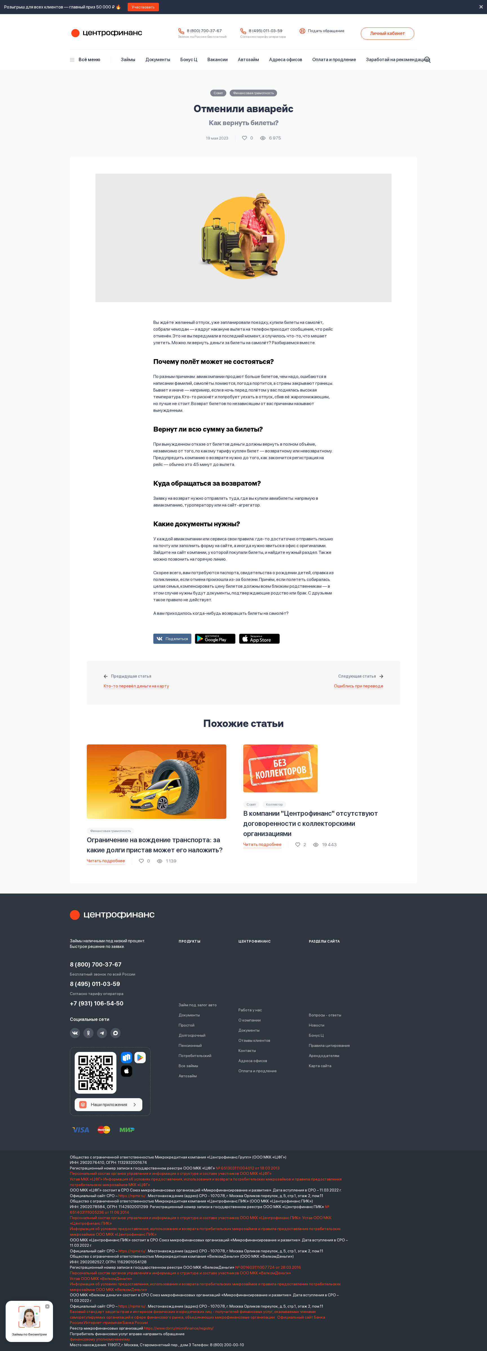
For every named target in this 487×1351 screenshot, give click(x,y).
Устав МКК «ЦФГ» (86, 1179)
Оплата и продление (334, 59)
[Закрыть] (47, 1306)
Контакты (247, 1050)
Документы (157, 59)
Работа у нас (250, 1010)
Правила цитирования (329, 1045)
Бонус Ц (188, 59)
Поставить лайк (247, 138)
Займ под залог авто (198, 1005)
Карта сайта (320, 1065)
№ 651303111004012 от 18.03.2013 (248, 1168)
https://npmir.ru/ (132, 1195)
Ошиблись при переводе (358, 686)
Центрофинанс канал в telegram (102, 1033)
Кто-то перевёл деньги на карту (136, 686)
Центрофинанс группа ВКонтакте (75, 1033)
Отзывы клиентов (254, 1040)
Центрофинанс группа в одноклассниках (88, 1033)
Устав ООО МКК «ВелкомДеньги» (101, 1278)
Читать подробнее (106, 860)
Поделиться (177, 638)
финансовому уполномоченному (100, 1339)
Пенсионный (190, 1045)
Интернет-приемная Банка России (116, 1322)
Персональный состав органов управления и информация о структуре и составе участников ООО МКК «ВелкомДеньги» (181, 1273)
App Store (259, 639)
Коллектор (274, 804)
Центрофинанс (106, 33)
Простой (186, 1025)
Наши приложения (109, 1104)
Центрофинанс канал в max (115, 1033)
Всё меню (89, 59)
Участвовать (143, 7)
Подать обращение (326, 30)
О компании (249, 1020)
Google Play (215, 639)
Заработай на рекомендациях (398, 59)
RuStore (126, 1057)
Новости (316, 1025)
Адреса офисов (285, 59)
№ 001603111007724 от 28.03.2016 (268, 1267)
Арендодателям (324, 1055)
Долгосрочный (192, 1035)
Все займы (188, 1065)
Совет (218, 93)
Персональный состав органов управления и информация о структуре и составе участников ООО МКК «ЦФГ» (171, 1173)
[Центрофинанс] (112, 915)
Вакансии (217, 59)
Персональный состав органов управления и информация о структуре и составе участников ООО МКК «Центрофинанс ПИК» (186, 1217)
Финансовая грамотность (253, 93)
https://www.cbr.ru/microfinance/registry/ (179, 1328)
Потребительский (195, 1055)
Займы (128, 59)
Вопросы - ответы (325, 1015)
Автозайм (248, 59)
